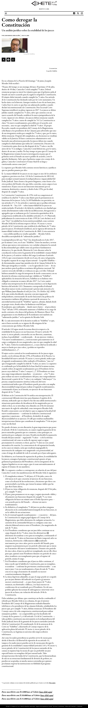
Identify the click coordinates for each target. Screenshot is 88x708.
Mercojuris (52, 683)
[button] (5, 13)
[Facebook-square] (74, 13)
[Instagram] (82, 13)
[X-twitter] (78, 13)
